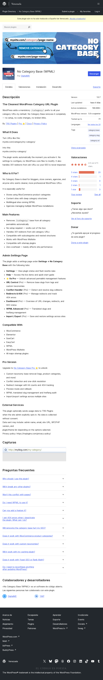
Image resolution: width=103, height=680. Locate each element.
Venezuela (13, 661)
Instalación (41, 87)
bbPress (8, 645)
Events (81, 619)
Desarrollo (56, 87)
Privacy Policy (40, 123)
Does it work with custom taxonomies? (21, 544)
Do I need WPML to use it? (15, 502)
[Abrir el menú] (99, 4)
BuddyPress (9, 650)
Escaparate (33, 615)
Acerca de (7, 615)
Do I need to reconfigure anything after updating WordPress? (18, 568)
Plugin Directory (9, 11)
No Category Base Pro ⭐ (26, 368)
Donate (82, 624)
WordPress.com (11, 636)
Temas (31, 619)
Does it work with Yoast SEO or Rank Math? (23, 560)
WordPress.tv (60, 628)
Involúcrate (83, 615)
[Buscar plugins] (29, 27)
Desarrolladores (60, 624)
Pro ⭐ (22, 123)
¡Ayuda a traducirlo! (77, 19)
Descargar (94, 74)
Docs (29, 123)
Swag (82, 628)
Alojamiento (8, 624)
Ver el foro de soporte (81, 218)
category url (94, 140)
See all (97, 194)
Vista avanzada (78, 148)
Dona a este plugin (79, 242)
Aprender (57, 615)
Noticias (6, 619)
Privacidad (7, 628)
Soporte (96, 87)
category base (94, 130)
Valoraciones (24, 87)
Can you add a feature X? (14, 510)
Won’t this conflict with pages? (17, 494)
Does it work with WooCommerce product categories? (28, 536)
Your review (76, 194)
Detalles (9, 87)
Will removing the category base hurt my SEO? (24, 528)
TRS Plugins (11, 123)
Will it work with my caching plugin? (19, 552)
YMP (42, 596)
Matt (6, 641)
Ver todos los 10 (94, 124)
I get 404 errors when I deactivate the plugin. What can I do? (19, 518)
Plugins (31, 624)
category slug (94, 135)
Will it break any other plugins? (17, 486)
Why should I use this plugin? (16, 479)
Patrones (32, 628)
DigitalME (25, 76)
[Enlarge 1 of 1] (63, 450)
